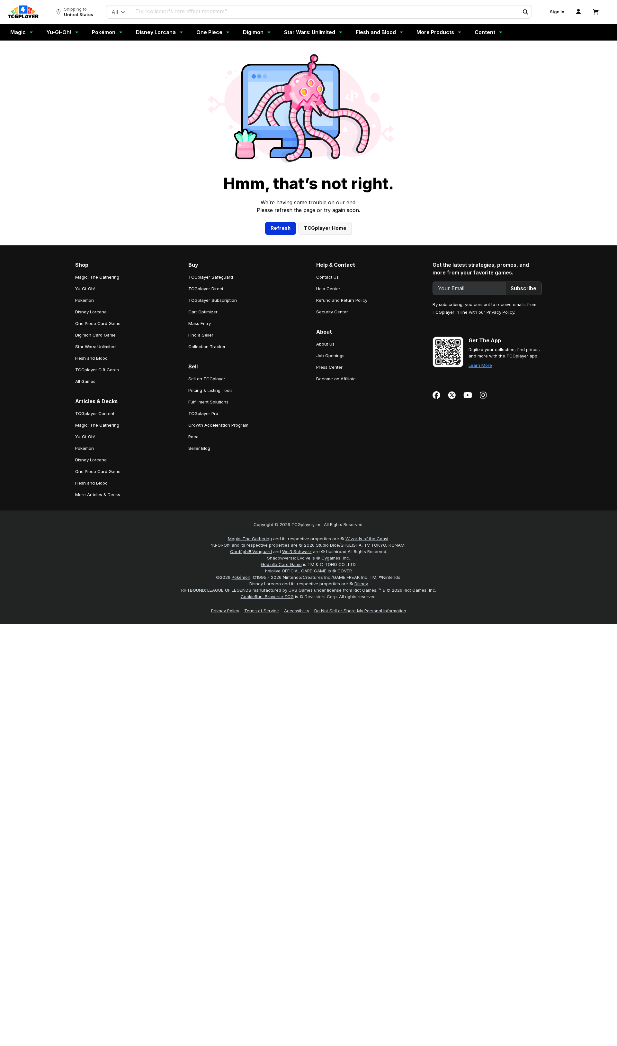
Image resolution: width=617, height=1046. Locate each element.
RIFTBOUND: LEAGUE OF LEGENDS (216, 590)
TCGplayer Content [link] (94, 413)
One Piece (209, 32)
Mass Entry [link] (199, 323)
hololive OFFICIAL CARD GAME (295, 570)
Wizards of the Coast (367, 538)
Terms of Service (261, 610)
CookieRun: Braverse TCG (267, 596)
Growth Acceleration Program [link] (218, 425)
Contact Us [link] (327, 277)
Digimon (253, 32)
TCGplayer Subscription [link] (212, 300)
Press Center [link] (329, 367)
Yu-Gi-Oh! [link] (85, 288)
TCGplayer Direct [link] (205, 288)
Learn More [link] (480, 365)
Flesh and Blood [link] (91, 358)
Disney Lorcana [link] (91, 311)
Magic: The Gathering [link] (97, 277)
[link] (23, 11)
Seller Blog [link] (199, 448)
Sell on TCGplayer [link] (206, 378)
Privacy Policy (500, 312)
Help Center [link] (328, 288)
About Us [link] (325, 344)
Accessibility (296, 610)
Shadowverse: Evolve (288, 557)
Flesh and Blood (376, 32)
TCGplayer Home (325, 228)
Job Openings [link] (330, 355)
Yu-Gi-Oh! (58, 32)
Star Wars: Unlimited (309, 32)
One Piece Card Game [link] (98, 323)
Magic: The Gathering (250, 538)
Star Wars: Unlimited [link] (95, 346)
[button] (525, 11)
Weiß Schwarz (297, 551)
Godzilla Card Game (281, 564)
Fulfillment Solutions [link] (208, 401)
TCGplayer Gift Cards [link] (97, 369)
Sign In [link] (557, 11)
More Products (435, 32)
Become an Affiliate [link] (336, 378)
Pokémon (103, 32)
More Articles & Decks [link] (97, 494)
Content (485, 32)
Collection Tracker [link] (207, 346)
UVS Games (301, 590)
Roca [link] (193, 436)
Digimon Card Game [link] (95, 335)
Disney (361, 583)
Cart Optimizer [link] (203, 311)
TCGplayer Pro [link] (203, 413)
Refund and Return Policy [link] (341, 300)
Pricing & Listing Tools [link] (210, 390)
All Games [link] (85, 381)
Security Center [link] (332, 311)
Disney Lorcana (156, 32)
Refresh (281, 228)
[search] (325, 11)
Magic (18, 32)
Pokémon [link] (84, 300)
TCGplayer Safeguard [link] (210, 277)
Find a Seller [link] (200, 335)
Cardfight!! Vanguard (251, 551)
